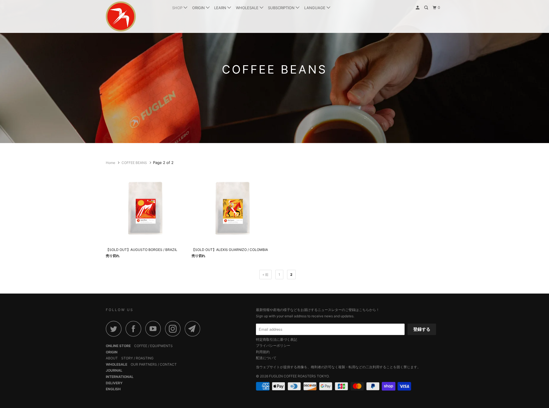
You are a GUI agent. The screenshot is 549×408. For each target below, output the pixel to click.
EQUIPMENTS (161, 346)
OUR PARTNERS (144, 364)
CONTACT (168, 364)
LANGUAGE (315, 7)
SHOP (178, 7)
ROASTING (145, 358)
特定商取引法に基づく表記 (276, 339)
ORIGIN (199, 7)
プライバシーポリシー (273, 345)
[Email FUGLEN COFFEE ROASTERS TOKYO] (194, 328)
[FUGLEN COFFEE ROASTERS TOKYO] (135, 16)
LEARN (220, 7)
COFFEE (140, 346)
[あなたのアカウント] (418, 8)
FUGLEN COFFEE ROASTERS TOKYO (299, 376)
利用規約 (263, 352)
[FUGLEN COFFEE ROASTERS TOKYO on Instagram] (174, 328)
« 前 (265, 274)
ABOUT (112, 358)
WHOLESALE (248, 7)
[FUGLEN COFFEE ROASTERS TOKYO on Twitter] (115, 328)
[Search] (426, 8)
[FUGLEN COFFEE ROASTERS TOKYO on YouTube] (154, 328)
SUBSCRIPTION (282, 7)
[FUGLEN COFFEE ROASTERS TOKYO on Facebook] (135, 328)
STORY (127, 358)
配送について (266, 358)
